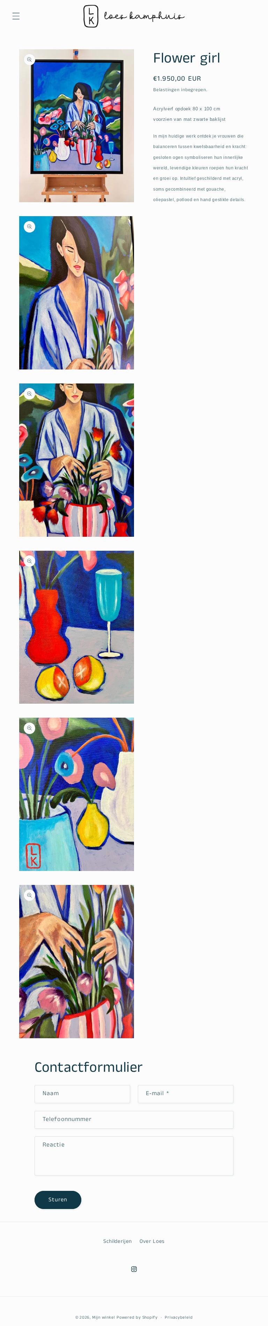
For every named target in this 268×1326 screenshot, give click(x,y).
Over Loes (152, 1241)
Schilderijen (117, 1241)
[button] (16, 16)
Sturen (58, 1200)
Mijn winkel (103, 1317)
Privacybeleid (179, 1317)
